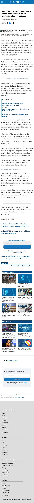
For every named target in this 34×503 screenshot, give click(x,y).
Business (4, 425)
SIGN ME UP (17, 246)
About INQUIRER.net (7, 463)
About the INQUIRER (7, 465)
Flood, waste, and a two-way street (9, 284)
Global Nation (5, 430)
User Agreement (6, 468)
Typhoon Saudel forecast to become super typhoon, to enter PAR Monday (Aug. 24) (9, 335)
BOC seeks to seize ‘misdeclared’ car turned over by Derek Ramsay (8, 314)
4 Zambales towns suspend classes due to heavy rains (24, 285)
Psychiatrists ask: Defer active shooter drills (25, 298)
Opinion (4, 427)
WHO (16, 360)
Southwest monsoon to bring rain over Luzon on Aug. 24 (15, 109)
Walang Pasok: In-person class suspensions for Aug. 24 (12, 104)
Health (9, 360)
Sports (3, 415)
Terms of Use (11, 251)
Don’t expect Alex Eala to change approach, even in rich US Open (9, 350)
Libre (3, 483)
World (4, 8)
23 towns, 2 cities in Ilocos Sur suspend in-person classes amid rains (8, 299)
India (12, 360)
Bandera (4, 488)
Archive (4, 447)
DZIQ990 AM (5, 493)
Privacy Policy (19, 252)
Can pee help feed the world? (20, 266)
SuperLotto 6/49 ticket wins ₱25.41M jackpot (15, 115)
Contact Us (5, 450)
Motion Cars (5, 495)
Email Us (4, 445)
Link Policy (5, 470)
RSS (3, 443)
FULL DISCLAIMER (19, 397)
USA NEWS (5, 432)
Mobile (3, 440)
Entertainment (6, 418)
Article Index (5, 475)
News (3, 413)
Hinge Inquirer (6, 485)
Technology (5, 422)
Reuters (3, 19)
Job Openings (5, 455)
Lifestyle (4, 420)
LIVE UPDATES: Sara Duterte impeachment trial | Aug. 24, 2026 (24, 314)
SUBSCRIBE (17, 379)
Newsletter (5, 452)
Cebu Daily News (6, 490)
